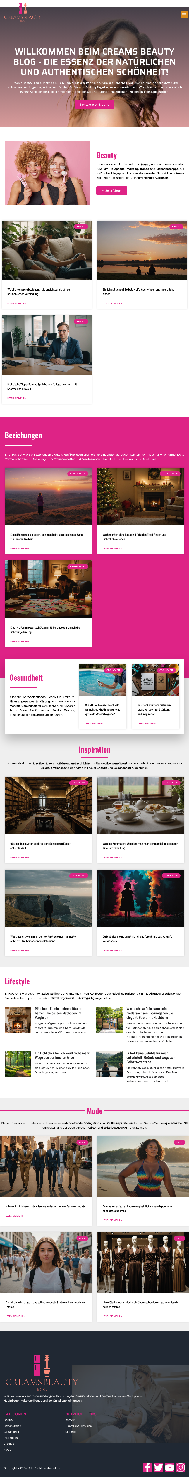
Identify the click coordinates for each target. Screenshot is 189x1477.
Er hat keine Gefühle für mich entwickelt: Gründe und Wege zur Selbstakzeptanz (150, 1058)
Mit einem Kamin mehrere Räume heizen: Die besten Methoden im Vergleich (58, 1013)
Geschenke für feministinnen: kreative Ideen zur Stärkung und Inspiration (155, 709)
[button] (184, 14)
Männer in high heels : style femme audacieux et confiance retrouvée (45, 1206)
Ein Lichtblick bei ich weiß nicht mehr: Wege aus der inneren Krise (63, 1055)
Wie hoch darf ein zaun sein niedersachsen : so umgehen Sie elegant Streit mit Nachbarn (149, 1013)
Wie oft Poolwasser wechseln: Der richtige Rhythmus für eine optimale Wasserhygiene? (102, 709)
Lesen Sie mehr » (16, 303)
